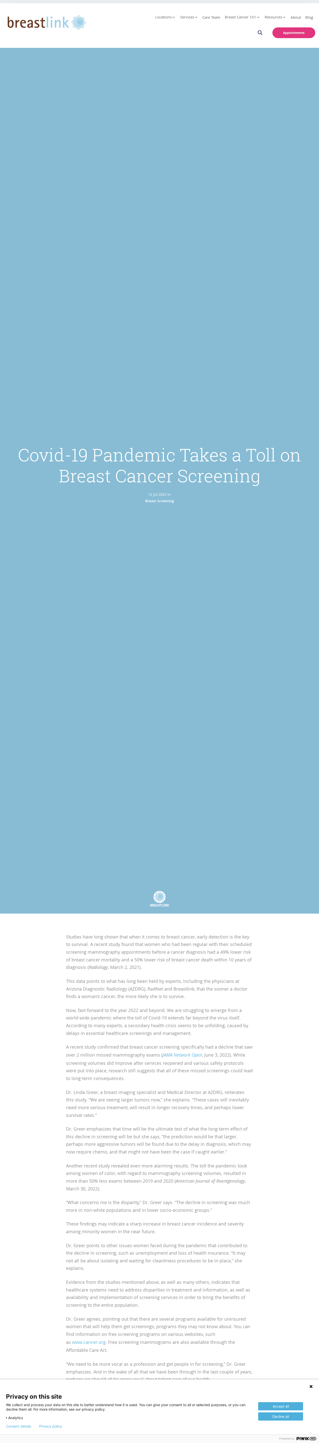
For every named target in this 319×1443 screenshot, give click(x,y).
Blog (309, 17)
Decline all (280, 1416)
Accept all (281, 1406)
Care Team (211, 17)
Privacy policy (50, 1426)
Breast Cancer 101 (240, 17)
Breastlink (159, 905)
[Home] (45, 21)
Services (187, 17)
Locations (163, 17)
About (296, 17)
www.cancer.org (89, 1342)
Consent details (18, 1426)
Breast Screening (159, 500)
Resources (273, 17)
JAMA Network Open (182, 1055)
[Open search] (263, 32)
